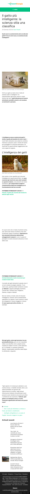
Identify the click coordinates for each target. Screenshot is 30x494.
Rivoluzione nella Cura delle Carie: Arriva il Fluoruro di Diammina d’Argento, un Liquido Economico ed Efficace (16, 451)
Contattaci (25, 484)
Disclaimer (25, 474)
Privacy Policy (18, 474)
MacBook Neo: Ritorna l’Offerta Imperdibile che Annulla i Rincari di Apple (16, 459)
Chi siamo (4, 474)
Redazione (10, 474)
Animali (6, 406)
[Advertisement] (15, 55)
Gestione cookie (26, 492)
